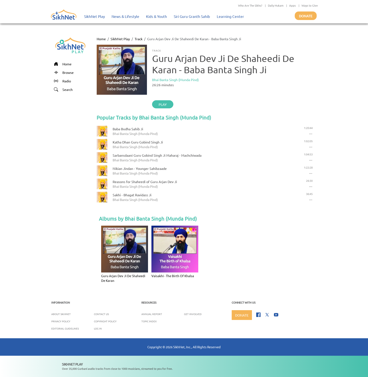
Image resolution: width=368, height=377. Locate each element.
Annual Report (151, 314)
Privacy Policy (60, 321)
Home (101, 39)
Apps (292, 5)
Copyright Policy (105, 321)
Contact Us (101, 314)
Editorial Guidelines (65, 328)
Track (138, 39)
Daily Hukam (275, 5)
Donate (305, 16)
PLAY (163, 104)
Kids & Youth (156, 16)
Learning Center (230, 16)
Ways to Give (310, 5)
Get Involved (193, 314)
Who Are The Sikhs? (250, 5)
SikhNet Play (94, 16)
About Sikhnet (61, 314)
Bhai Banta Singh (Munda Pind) (175, 79)
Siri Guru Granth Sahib (192, 16)
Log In (98, 328)
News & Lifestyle (125, 16)
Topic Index (149, 321)
